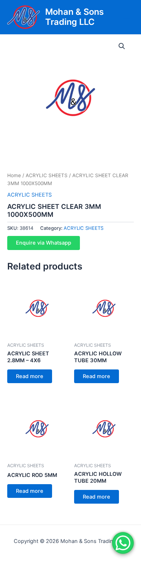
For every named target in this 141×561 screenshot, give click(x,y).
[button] (121, 46)
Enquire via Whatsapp (43, 243)
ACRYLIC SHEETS (47, 175)
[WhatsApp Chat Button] (123, 543)
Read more (29, 376)
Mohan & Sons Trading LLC (74, 16)
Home (14, 175)
